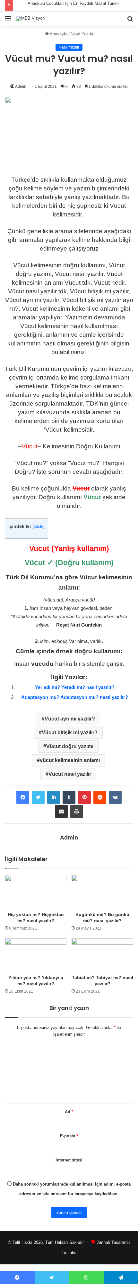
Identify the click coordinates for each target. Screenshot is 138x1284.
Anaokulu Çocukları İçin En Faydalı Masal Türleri (73, 3)
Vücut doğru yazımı (69, 746)
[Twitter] (38, 797)
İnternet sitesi (69, 1160)
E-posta (69, 1135)
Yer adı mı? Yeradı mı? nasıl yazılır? (75, 687)
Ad (69, 1111)
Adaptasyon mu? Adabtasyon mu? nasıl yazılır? (74, 697)
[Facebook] (22, 797)
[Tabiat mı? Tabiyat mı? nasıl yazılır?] (102, 955)
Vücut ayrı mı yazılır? (70, 718)
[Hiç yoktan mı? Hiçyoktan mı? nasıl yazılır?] (35, 891)
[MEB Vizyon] (30, 18)
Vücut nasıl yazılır (69, 774)
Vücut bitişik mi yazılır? (70, 732)
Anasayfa (58, 34)
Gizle (38, 526)
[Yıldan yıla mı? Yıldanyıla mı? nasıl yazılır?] (35, 955)
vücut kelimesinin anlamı (70, 760)
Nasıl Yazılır (82, 34)
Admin (20, 86)
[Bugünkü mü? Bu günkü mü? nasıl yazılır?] (102, 891)
